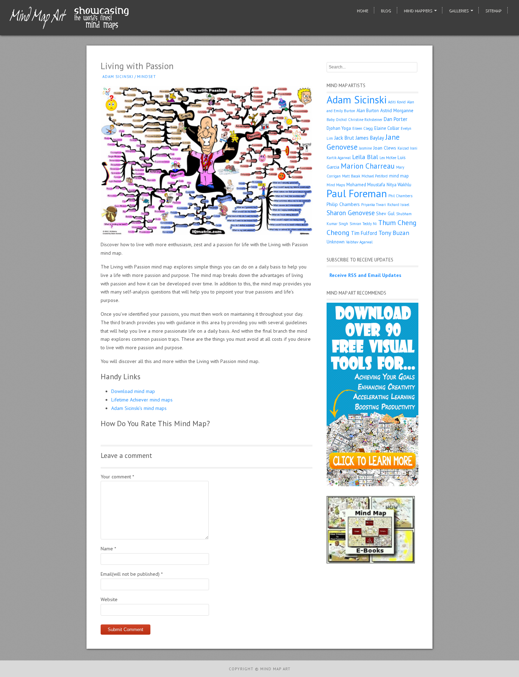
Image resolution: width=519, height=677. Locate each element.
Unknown (336, 241)
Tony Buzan (393, 233)
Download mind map (133, 391)
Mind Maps (336, 184)
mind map (399, 176)
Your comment (117, 476)
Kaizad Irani (407, 148)
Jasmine (365, 148)
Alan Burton (368, 110)
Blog (386, 10)
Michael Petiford (375, 176)
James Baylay (370, 137)
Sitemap (493, 10)
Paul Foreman (357, 193)
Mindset (146, 76)
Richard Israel (398, 204)
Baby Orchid (337, 119)
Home (362, 10)
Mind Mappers (418, 10)
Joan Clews (384, 148)
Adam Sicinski (117, 76)
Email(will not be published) (132, 574)
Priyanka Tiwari (373, 204)
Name (108, 548)
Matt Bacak (351, 176)
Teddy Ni (370, 223)
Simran (355, 223)
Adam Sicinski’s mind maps (139, 408)
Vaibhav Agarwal (359, 242)
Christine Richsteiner (365, 119)
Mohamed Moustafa (365, 184)
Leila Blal (365, 157)
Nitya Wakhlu (399, 184)
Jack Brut (344, 137)
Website (109, 599)
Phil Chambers (400, 195)
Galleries (459, 10)
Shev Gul (385, 213)
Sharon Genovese (351, 212)
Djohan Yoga (339, 128)
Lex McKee (388, 157)
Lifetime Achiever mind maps (142, 400)
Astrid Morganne (396, 110)
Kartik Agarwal (339, 157)
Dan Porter (395, 119)
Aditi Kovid (397, 101)
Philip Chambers (343, 204)
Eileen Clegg (362, 128)
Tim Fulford (364, 233)
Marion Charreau (368, 166)
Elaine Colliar (386, 128)
